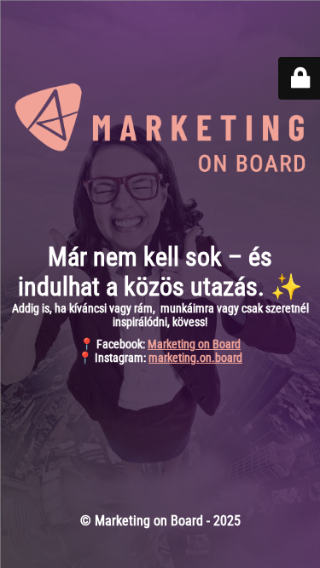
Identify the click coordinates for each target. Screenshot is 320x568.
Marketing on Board (194, 344)
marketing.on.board (195, 357)
